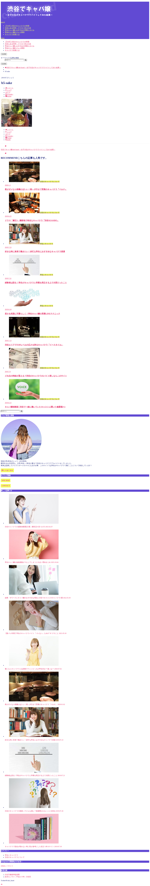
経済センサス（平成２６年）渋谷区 (18, 877)
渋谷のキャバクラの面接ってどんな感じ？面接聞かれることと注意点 (34, 811)
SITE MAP (6, 480)
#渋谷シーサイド (7, 866)
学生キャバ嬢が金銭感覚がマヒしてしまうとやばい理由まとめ (31, 562)
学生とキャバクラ (11, 855)
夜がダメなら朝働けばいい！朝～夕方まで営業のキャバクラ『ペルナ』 (35, 704)
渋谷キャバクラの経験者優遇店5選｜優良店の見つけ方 (29, 527)
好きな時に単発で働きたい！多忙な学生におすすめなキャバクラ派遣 (34, 740)
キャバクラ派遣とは (12, 34)
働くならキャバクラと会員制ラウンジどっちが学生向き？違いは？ (33, 669)
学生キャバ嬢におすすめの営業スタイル (19, 30)
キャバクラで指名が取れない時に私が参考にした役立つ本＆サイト (33, 846)
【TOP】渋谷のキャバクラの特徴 (17, 26)
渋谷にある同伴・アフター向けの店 (18, 28)
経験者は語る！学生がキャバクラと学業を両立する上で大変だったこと (35, 775)
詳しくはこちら (7, 470)
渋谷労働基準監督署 (12, 874)
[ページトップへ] (1, 884)
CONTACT (6, 486)
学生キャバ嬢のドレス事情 (14, 32)
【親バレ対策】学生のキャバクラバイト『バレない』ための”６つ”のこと (35, 633)
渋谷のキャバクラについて (14, 857)
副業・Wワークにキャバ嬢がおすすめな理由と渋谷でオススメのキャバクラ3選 (38, 598)
